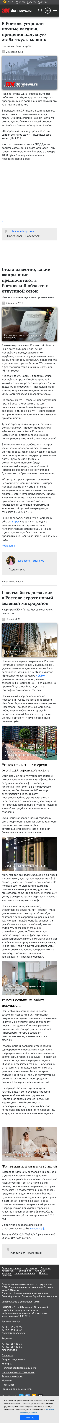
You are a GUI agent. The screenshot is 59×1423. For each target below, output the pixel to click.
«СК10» (40, 675)
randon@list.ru (10, 1349)
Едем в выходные (11, 1268)
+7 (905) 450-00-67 (12, 1329)
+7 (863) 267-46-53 (12, 1346)
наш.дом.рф (37, 1228)
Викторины (25, 1270)
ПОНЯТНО (29, 1417)
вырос (16, 521)
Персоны (46, 1268)
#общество (8, 545)
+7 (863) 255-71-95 (12, 1326)
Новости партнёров (25, 1272)
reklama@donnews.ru (13, 1332)
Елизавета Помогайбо (31, 560)
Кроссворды (8, 1270)
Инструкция (31, 1268)
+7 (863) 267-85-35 (12, 1343)
